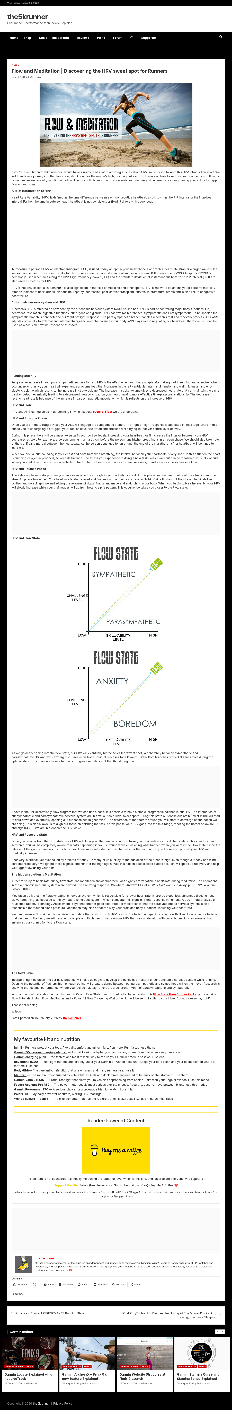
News (15, 64)
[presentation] (217, 1331)
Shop (27, 37)
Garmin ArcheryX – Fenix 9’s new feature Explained (84, 1377)
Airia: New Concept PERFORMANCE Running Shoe (50, 1313)
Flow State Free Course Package (176, 994)
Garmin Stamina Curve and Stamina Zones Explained (198, 1377)
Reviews (83, 37)
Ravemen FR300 (26, 1062)
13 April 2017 (18, 77)
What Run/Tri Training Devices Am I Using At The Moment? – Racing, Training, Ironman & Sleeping (169, 1315)
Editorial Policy (118, 1192)
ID (70, 1270)
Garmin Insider (21, 1332)
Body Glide (22, 1070)
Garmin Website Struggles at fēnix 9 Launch (142, 1377)
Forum (117, 37)
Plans (101, 37)
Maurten (20, 1075)
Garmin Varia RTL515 (29, 1080)
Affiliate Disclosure (143, 1192)
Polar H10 (21, 1094)
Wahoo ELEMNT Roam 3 (31, 1098)
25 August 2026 (13, 1383)
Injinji (18, 1047)
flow (20, 1293)
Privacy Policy (63, 1403)
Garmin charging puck (30, 1057)
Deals (43, 37)
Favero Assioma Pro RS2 (31, 1084)
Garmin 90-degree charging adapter (40, 1052)
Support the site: (66, 1185)
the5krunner (27, 17)
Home (14, 37)
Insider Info (60, 37)
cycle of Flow (102, 411)
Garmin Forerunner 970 (31, 1089)
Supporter (148, 37)
